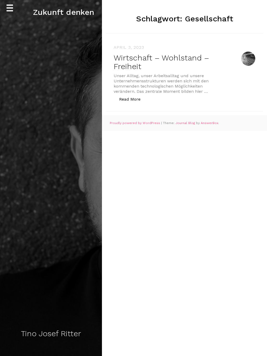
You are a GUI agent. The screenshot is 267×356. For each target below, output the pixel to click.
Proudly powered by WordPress (135, 123)
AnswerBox (209, 123)
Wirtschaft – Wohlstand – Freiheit (161, 62)
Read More (132, 99)
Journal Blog (185, 123)
